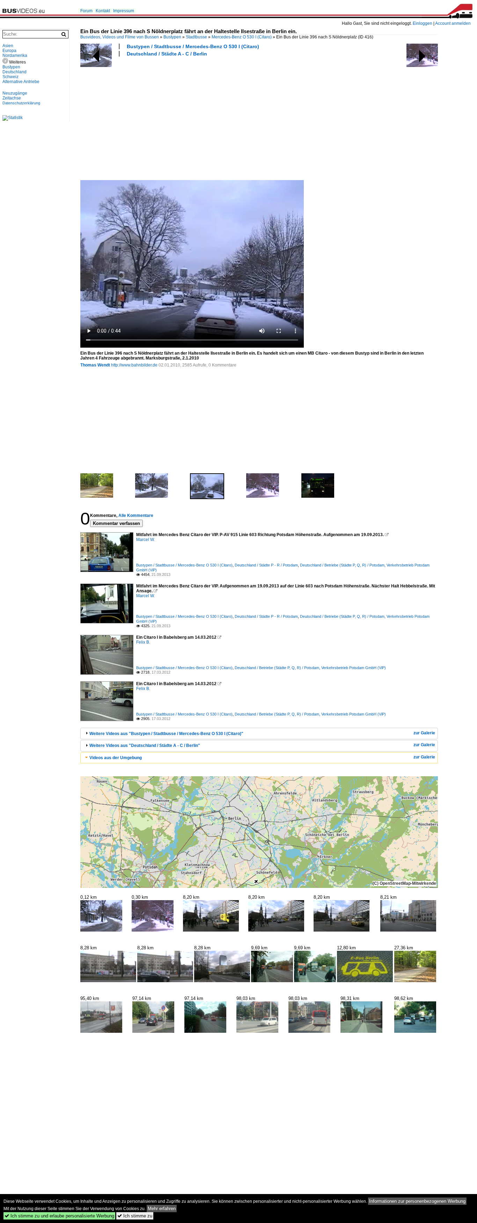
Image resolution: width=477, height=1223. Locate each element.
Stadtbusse (196, 37)
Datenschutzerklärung (21, 103)
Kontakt (103, 10)
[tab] (259, 733)
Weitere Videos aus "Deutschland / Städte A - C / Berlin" (144, 745)
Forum (86, 10)
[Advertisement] (275, 118)
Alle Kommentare (135, 515)
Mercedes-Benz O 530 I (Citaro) (242, 37)
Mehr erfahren (162, 1208)
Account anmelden (453, 23)
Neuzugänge (14, 93)
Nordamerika (14, 55)
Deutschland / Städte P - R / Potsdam (266, 565)
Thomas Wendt (95, 365)
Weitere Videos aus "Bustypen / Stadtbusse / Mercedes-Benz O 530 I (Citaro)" (166, 733)
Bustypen (172, 37)
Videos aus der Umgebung (115, 757)
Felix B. (143, 642)
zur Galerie (424, 733)
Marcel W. (145, 539)
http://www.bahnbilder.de (134, 365)
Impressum (123, 10)
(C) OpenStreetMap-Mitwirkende (404, 883)
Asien (7, 45)
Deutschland (14, 71)
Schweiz (10, 76)
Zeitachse (11, 98)
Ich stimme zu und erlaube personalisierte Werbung (59, 1215)
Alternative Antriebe (20, 81)
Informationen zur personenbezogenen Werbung (417, 1201)
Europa (9, 50)
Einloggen (422, 23)
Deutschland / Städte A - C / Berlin (167, 54)
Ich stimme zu (134, 1215)
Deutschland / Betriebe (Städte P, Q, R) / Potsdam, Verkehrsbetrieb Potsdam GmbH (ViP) (310, 668)
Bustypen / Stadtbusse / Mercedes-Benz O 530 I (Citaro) (193, 46)
